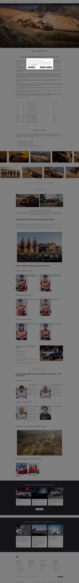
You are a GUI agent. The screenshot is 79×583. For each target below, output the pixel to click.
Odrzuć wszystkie (43, 67)
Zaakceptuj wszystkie (49, 67)
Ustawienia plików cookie (31, 67)
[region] (39, 63)
